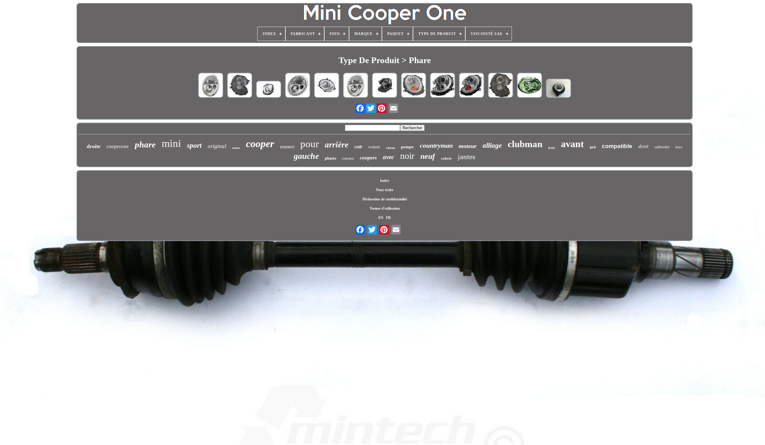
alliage (492, 145)
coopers (368, 158)
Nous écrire (384, 190)
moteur (468, 146)
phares (330, 158)
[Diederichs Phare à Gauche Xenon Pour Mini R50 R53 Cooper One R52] (529, 85)
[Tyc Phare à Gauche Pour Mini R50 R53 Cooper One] (298, 85)
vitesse (390, 148)
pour (309, 143)
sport (194, 145)
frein (551, 148)
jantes (466, 157)
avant (572, 143)
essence (287, 146)
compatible (617, 146)
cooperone (117, 146)
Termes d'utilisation (385, 208)
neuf (427, 156)
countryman (436, 145)
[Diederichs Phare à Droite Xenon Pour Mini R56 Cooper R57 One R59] (500, 85)
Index (384, 181)
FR (388, 218)
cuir (358, 146)
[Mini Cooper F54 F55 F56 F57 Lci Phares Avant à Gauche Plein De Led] (558, 88)
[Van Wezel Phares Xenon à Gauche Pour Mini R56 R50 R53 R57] (385, 85)
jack (593, 147)
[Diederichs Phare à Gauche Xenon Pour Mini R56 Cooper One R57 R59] (443, 85)
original (217, 146)
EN (380, 218)
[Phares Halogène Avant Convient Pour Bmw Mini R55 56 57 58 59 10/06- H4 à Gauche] (269, 89)
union (236, 148)
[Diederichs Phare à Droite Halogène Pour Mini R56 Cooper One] (414, 85)
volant (374, 146)
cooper (260, 143)
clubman (525, 144)
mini (171, 143)
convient (348, 158)
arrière (336, 144)
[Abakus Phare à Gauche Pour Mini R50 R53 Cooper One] (211, 85)
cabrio (446, 158)
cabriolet (661, 147)
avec (388, 157)
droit (643, 146)
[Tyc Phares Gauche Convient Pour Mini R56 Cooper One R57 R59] (240, 85)
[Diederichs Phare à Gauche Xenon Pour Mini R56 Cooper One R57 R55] (472, 85)
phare (145, 144)
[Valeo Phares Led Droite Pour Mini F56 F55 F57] (327, 85)
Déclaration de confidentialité (384, 199)
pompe (407, 146)
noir (407, 156)
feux (679, 147)
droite (93, 146)
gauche (306, 156)
